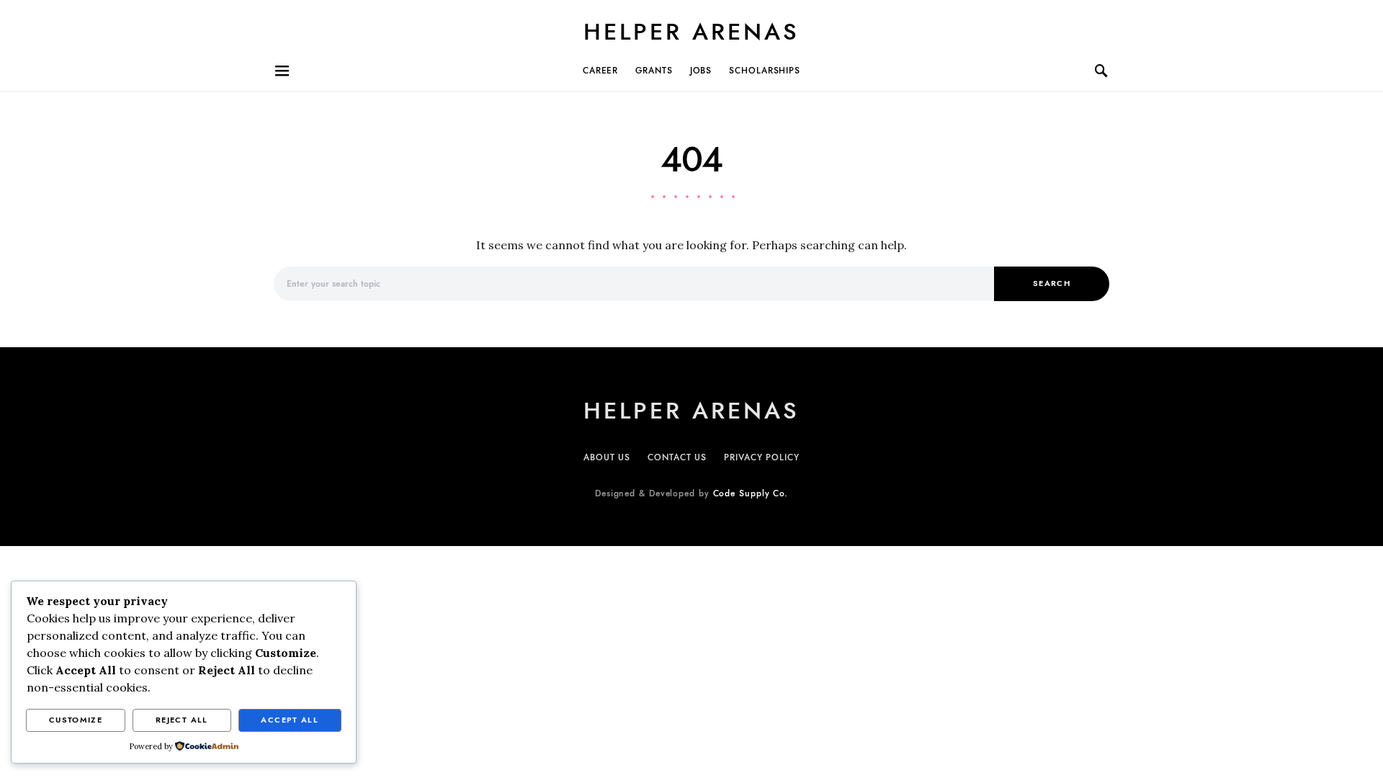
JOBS (701, 70)
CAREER (600, 70)
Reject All (182, 720)
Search (1051, 283)
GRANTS (653, 70)
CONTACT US (677, 457)
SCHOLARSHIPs (764, 70)
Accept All (289, 720)
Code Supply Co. (751, 493)
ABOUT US (606, 457)
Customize (75, 720)
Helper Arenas (691, 32)
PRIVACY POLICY (762, 457)
